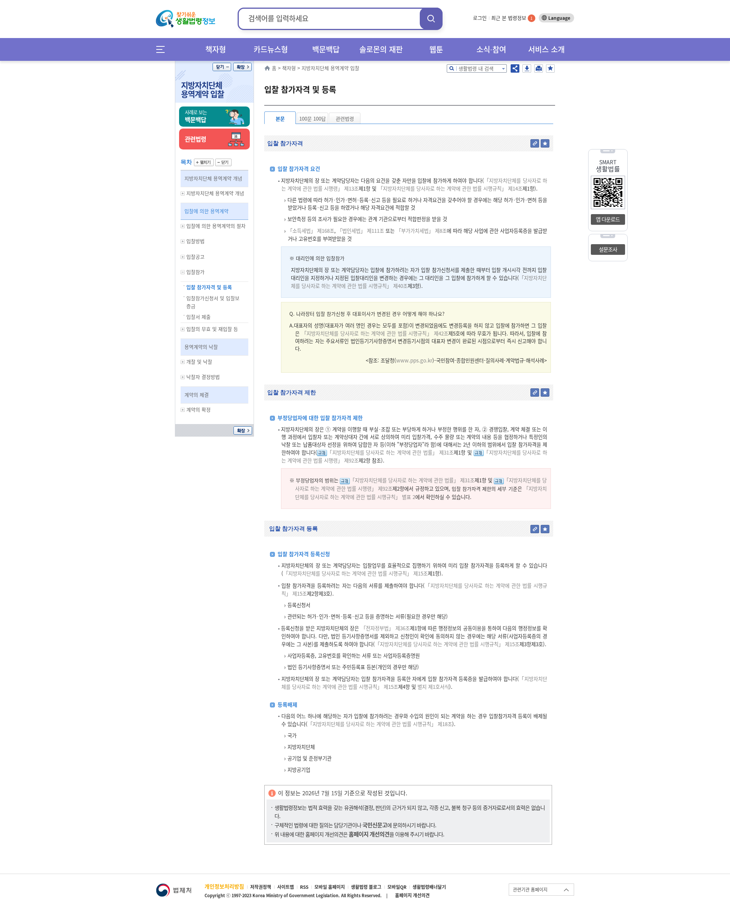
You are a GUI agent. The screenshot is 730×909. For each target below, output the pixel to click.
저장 (526, 68)
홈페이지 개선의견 (412, 895)
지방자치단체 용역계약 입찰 (202, 89)
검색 (431, 18)
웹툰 (436, 49)
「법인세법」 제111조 (360, 230)
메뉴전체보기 (163, 49)
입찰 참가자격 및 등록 (209, 287)
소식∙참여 (491, 49)
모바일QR (396, 887)
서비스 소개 (546, 49)
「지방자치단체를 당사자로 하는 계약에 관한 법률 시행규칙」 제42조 (375, 333)
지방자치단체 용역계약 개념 (213, 178)
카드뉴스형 (271, 49)
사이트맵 (285, 887)
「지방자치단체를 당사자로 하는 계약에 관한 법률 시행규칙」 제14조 (450, 188)
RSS (304, 887)
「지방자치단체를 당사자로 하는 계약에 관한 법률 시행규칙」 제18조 (380, 724)
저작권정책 (260, 887)
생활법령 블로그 (366, 887)
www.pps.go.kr (414, 360)
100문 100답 (312, 118)
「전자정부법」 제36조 (385, 628)
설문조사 (608, 249)
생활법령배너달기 (429, 887)
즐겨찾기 (550, 68)
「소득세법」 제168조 (310, 230)
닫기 (222, 67)
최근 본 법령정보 (512, 17)
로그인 (480, 17)
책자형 (215, 49)
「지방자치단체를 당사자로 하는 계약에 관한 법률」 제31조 (390, 452)
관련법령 (345, 118)
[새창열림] (173, 887)
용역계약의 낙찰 (201, 346)
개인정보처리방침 (224, 886)
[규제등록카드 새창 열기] (322, 452)
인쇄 (538, 68)
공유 (515, 68)
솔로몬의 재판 (381, 49)
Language (559, 17)
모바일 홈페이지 (329, 887)
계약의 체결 (196, 394)
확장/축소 (242, 67)
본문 (280, 118)
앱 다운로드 (608, 219)
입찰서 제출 (198, 316)
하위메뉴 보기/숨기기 (183, 193)
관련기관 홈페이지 (530, 889)
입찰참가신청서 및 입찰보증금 (213, 302)
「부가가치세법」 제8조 (421, 230)
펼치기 (204, 162)
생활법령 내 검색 (476, 68)
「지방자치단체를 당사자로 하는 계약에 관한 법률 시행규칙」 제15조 (355, 573)
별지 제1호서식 (432, 686)
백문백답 (326, 49)
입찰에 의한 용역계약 (206, 211)
